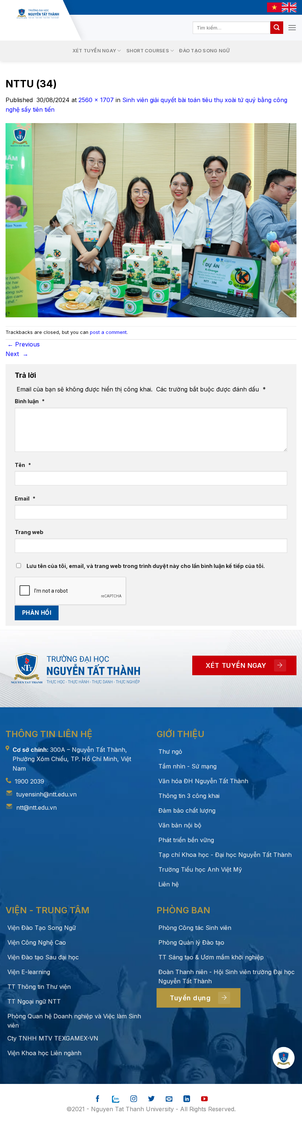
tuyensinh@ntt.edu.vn (46, 794)
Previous (23, 344)
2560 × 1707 (96, 100)
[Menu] (292, 27)
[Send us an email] (169, 1099)
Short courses (147, 50)
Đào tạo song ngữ (204, 50)
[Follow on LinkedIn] (186, 1099)
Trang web (29, 532)
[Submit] (276, 27)
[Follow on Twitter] (151, 1099)
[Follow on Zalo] (115, 1099)
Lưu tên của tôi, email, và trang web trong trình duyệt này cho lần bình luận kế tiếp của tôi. (146, 566)
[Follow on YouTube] (204, 1099)
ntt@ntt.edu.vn (36, 807)
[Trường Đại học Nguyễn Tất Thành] (38, 13)
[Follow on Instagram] (133, 1099)
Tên (23, 465)
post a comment (108, 332)
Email (25, 498)
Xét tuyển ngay (94, 50)
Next (17, 354)
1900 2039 (29, 781)
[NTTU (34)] (151, 219)
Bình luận (30, 401)
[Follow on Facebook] (97, 1099)
